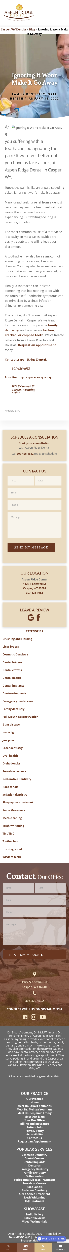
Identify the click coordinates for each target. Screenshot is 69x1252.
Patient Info (35, 1127)
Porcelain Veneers (34, 1183)
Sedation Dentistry (34, 1190)
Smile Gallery (34, 1214)
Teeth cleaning (12, 818)
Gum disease (11, 724)
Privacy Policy (34, 1131)
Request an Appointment (34, 1141)
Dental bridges (12, 662)
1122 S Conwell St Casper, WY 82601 (35, 984)
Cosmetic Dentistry (15, 654)
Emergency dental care (18, 701)
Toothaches (10, 841)
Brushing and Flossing (17, 639)
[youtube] (43, 1018)
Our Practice (34, 1099)
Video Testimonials (34, 1221)
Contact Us (34, 1138)
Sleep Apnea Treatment (34, 1194)
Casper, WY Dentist (13, 29)
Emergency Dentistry (34, 1169)
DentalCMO (17, 1237)
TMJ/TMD (9, 833)
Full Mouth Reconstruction (21, 717)
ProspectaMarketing (34, 1240)
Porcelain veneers (14, 771)
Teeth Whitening (34, 1197)
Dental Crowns (34, 1158)
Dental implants (13, 685)
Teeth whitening (13, 826)
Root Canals (34, 1187)
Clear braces (11, 647)
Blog (32, 29)
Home (35, 1102)
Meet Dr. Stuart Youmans (35, 1106)
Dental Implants (34, 1162)
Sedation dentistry (15, 794)
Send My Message (31, 547)
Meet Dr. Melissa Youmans (34, 1109)
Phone (34, 499)
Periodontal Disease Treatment (34, 1180)
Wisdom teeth (12, 857)
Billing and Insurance (34, 1124)
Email (34, 487)
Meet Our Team (34, 1116)
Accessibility (34, 1134)
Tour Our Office (34, 1120)
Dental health (12, 678)
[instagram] (34, 1019)
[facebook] (25, 1018)
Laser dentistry (13, 748)
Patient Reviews (34, 1218)
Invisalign (9, 732)
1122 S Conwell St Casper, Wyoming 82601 (23, 389)
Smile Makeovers (14, 810)
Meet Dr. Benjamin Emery (34, 1113)
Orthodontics (11, 763)
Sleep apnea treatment (18, 802)
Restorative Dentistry (17, 779)
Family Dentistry (34, 1172)
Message (34, 511)
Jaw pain (8, 740)
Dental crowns (12, 670)
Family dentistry (28, 94)
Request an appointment (37, 345)
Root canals (10, 787)
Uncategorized (12, 849)
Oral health (10, 756)
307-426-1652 (21, 368)
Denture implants (14, 693)
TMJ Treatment (34, 1201)
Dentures (34, 1165)
